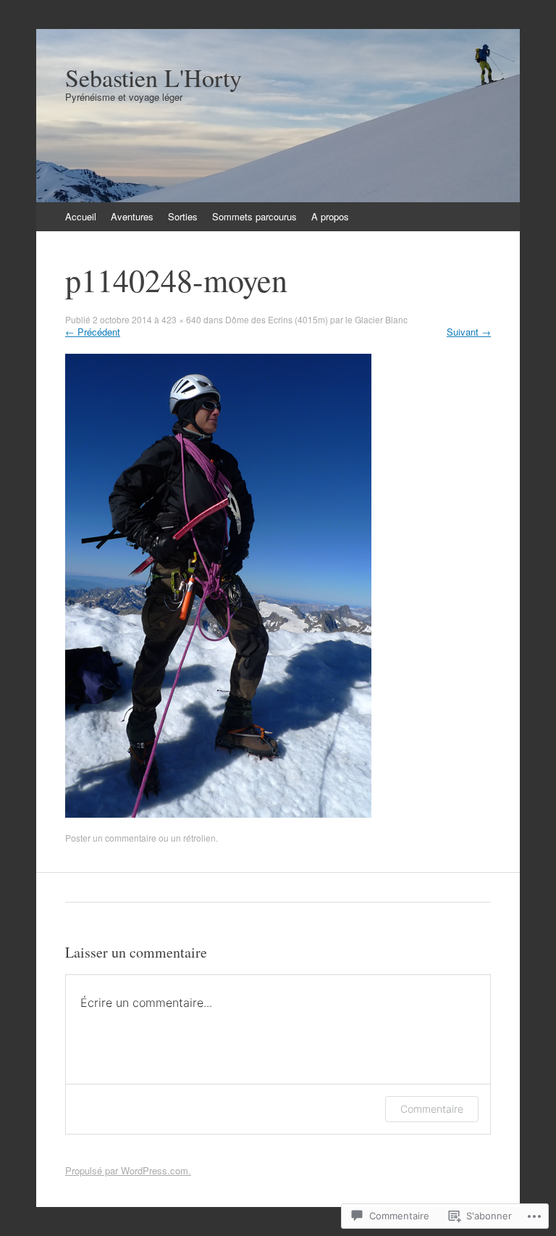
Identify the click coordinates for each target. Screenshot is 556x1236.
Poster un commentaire (110, 837)
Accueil (80, 216)
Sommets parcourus (254, 216)
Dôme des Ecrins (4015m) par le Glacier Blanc (316, 319)
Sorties (183, 216)
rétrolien (199, 837)
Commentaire (431, 1109)
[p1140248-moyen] (218, 814)
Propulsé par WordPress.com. (128, 1170)
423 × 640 (181, 319)
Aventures (132, 216)
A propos (330, 216)
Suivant (469, 332)
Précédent (92, 332)
